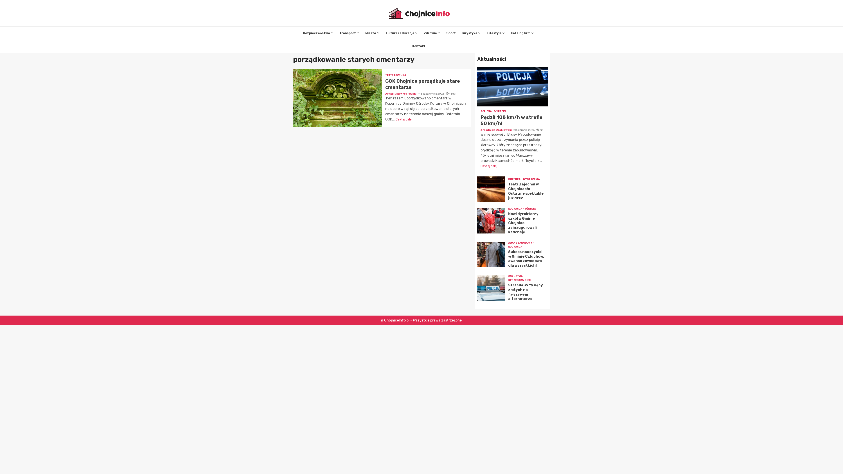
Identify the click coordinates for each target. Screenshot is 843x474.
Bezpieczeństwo (316, 33)
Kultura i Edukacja (399, 33)
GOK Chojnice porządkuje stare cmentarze (337, 98)
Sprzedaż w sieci (519, 280)
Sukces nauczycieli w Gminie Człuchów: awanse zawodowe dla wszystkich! (491, 254)
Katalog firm (520, 33)
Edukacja (515, 209)
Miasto (370, 33)
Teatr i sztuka (395, 75)
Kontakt (418, 46)
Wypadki (500, 111)
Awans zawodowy (520, 243)
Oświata (530, 209)
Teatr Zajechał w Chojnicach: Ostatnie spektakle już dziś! (491, 189)
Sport (451, 33)
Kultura (514, 179)
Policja (486, 111)
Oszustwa (515, 276)
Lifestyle (494, 33)
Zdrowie (430, 33)
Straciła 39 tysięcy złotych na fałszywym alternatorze (491, 288)
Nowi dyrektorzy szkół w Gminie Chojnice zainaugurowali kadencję (491, 220)
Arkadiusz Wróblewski (401, 93)
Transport (347, 33)
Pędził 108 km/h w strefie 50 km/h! (512, 86)
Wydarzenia (531, 179)
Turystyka (469, 33)
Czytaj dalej (404, 119)
